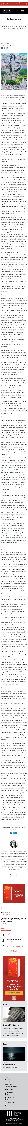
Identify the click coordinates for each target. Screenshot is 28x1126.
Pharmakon (9, 1064)
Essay (5, 1023)
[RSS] (5, 1105)
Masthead (8, 1079)
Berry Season (5, 912)
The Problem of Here (14, 874)
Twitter (14, 829)
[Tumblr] (5, 1100)
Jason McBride (5, 923)
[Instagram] (5, 1097)
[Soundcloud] (5, 1102)
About (6, 1077)
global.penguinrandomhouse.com (14, 1123)
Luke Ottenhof (10, 935)
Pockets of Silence (12, 945)
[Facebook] (2, 48)
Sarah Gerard (14, 23)
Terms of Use (9, 1089)
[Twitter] (4, 48)
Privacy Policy (9, 1084)
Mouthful (3, 95)
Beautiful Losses (11, 1025)
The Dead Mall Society (13, 939)
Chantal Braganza (6, 914)
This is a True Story (14, 876)
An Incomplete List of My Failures (14, 878)
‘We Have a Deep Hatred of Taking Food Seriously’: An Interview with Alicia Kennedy (13, 919)
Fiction (5, 1062)
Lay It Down (10, 934)
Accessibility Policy (11, 1086)
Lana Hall (9, 941)
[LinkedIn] (7, 48)
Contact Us (8, 1082)
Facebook (13, 827)
